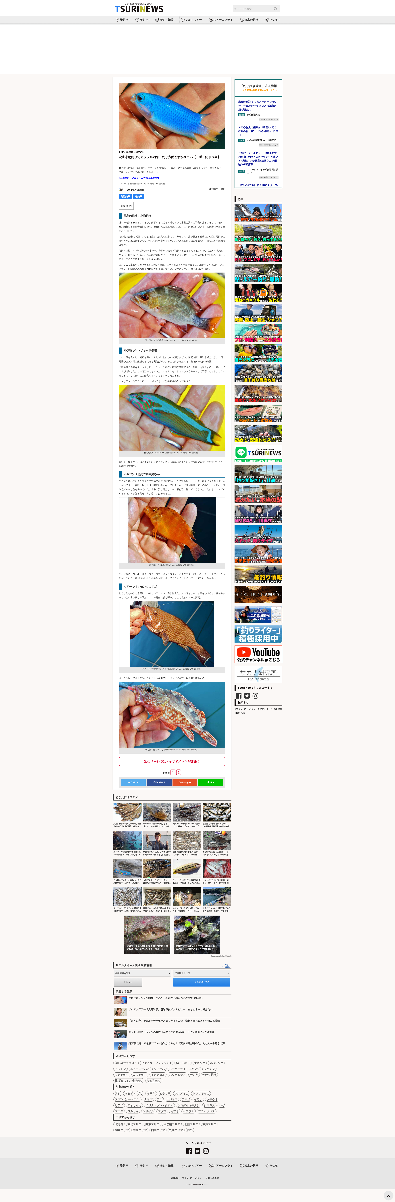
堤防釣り (125, 196)
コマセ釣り (140, 1074)
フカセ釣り (122, 1074)
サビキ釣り (154, 1080)
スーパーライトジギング (184, 1068)
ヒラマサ (164, 1093)
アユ (159, 1099)
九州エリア (176, 1130)
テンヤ (194, 1074)
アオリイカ (134, 1105)
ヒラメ (119, 1105)
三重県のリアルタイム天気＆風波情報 (140, 177)
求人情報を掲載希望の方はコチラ (258, 90)
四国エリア (158, 1130)
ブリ (140, 1093)
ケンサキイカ (201, 1093)
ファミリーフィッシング (156, 1063)
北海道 (119, 1124)
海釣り (138, 196)
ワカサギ (133, 1111)
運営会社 (175, 1178)
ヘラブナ (188, 1111)
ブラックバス (206, 1111)
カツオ (174, 1111)
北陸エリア (191, 1124)
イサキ (151, 1093)
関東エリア (152, 1124)
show (128, 206)
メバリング (216, 1063)
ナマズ (148, 1099)
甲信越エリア (172, 1124)
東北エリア (134, 1124)
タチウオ (212, 1099)
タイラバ (159, 1068)
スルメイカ (182, 1093)
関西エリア (122, 1130)
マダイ (129, 1093)
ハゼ (222, 1105)
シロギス (209, 1105)
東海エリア (209, 1124)
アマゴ (186, 1099)
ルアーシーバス (140, 1068)
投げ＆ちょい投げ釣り (129, 1080)
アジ (118, 1093)
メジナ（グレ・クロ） (159, 1105)
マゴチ (119, 1111)
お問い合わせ (212, 1178)
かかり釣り (209, 1074)
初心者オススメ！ (126, 1063)
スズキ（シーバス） (127, 1099)
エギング (199, 1063)
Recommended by (218, 956)
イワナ (198, 1099)
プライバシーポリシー (193, 1178)
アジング (120, 1068)
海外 (190, 1130)
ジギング (209, 1068)
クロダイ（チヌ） (188, 1105)
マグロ (162, 1111)
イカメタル (158, 1074)
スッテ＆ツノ (177, 1074)
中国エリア (140, 1130)
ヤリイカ (148, 1111)
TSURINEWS (195, 1184)
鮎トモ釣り (183, 1063)
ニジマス (171, 1099)
